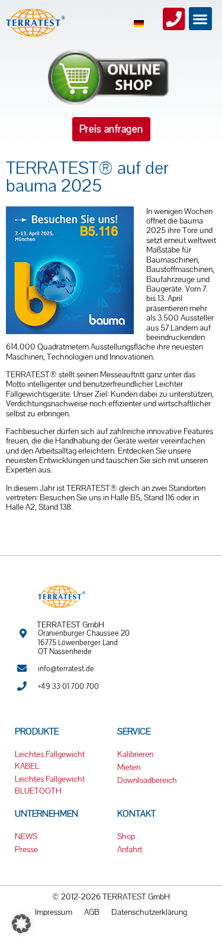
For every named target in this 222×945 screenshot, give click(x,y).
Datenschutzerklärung (149, 912)
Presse (26, 849)
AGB (91, 912)
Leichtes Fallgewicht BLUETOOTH (50, 785)
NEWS (26, 836)
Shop (126, 836)
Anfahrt (129, 849)
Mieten (128, 767)
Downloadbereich (147, 780)
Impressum (53, 912)
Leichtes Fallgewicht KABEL (50, 760)
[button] (200, 18)
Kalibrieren (135, 754)
